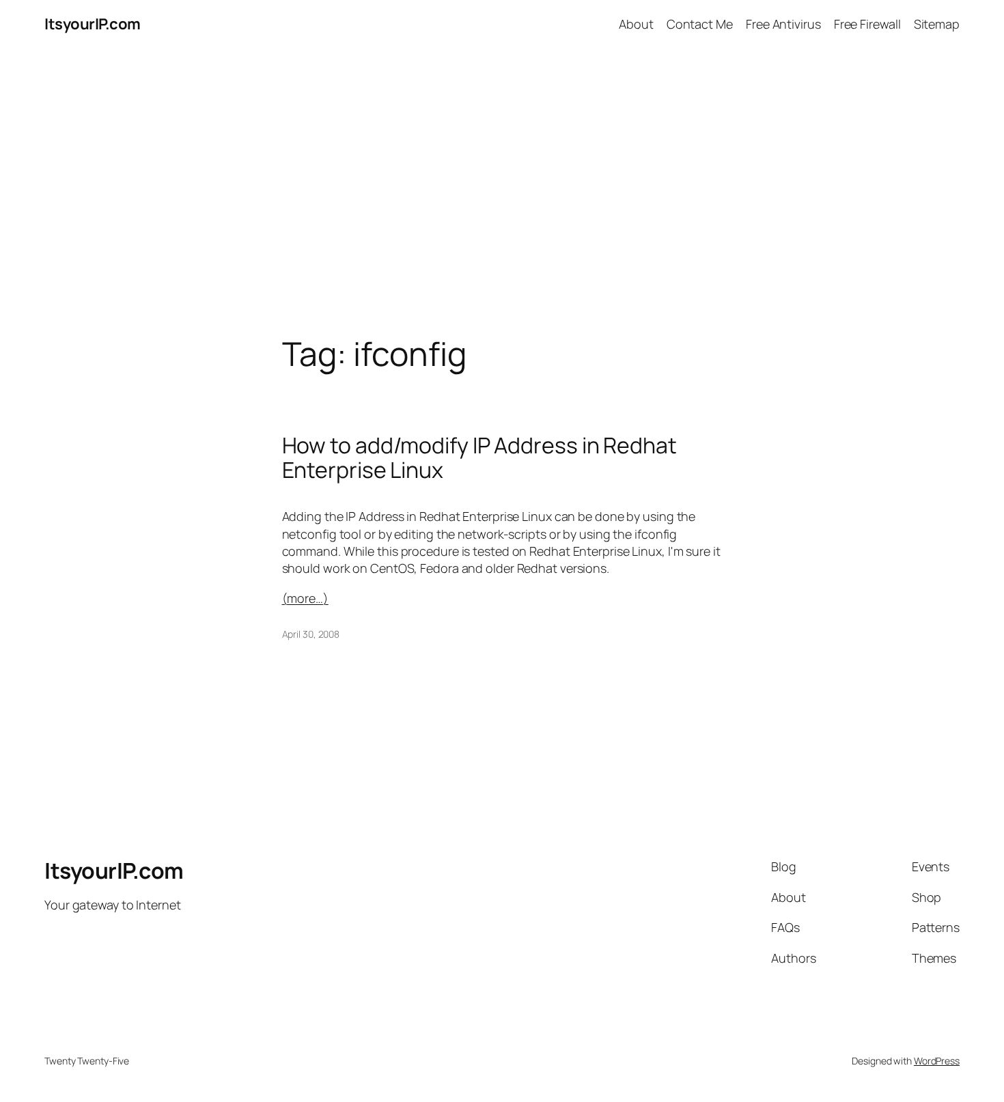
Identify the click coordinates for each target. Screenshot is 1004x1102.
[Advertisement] (502, 191)
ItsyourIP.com (92, 24)
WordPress (937, 1060)
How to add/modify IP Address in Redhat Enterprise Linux (479, 457)
